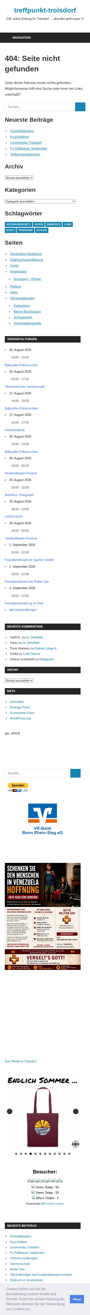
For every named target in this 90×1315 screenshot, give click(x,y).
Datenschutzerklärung (26, 260)
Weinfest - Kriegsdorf (19, 495)
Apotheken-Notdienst (26, 254)
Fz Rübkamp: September (28, 148)
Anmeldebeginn (22, 131)
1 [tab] (16, 1154)
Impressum (18, 271)
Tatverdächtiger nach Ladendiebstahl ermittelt (41, 1274)
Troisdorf (25, 230)
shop (14, 292)
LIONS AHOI (14, 516)
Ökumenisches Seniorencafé (25, 386)
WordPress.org (20, 718)
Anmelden (17, 702)
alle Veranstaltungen (23, 609)
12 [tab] (69, 1154)
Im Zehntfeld (34, 637)
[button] (31, 1309)
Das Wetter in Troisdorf (20, 1061)
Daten (39, 224)
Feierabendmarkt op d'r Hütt (24, 603)
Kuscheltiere (19, 137)
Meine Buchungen (27, 311)
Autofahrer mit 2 (18, 224)
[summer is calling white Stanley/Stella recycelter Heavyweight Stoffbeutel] (43, 1111)
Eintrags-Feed (19, 707)
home (14, 265)
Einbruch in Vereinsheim (26, 1280)
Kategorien (22, 306)
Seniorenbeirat (14, 430)
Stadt (10, 230)
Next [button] (75, 1111)
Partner (15, 286)
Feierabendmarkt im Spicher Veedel (29, 560)
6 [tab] (40, 1154)
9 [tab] (55, 1154)
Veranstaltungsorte (27, 323)
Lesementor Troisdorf (26, 142)
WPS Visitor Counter (52, 1203)
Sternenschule (20, 1264)
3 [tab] (26, 1154)
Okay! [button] (77, 1299)
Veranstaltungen (22, 298)
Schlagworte (23, 317)
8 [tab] (50, 1154)
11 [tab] (64, 1154)
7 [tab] (45, 1154)
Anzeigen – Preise (27, 279)
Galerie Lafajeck (46, 648)
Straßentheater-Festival (21, 473)
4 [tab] (31, 1154)
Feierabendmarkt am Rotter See (27, 581)
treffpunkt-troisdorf (45, 10)
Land (67, 224)
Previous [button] (9, 1111)
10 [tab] (60, 1154)
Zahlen (42, 230)
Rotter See (17, 1269)
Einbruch (53, 224)
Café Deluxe (31, 654)
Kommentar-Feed (22, 713)
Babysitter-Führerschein (21, 365)
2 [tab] (21, 1154)
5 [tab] (35, 1154)
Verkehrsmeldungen (25, 154)
